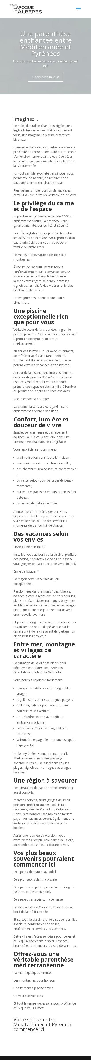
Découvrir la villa (45, 77)
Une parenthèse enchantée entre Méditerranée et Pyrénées (45, 43)
